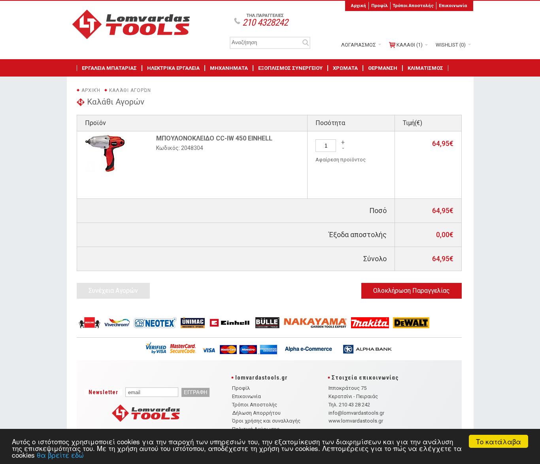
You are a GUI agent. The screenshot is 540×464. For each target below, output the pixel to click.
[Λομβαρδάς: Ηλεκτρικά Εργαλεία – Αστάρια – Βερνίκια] (134, 37)
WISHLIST (451, 45)
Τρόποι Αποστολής (413, 5)
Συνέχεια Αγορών (113, 290)
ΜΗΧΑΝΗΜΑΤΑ (229, 68)
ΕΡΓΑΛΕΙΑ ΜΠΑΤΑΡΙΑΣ (109, 68)
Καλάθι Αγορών (130, 90)
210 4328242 (265, 22)
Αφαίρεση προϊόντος (340, 160)
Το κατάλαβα (498, 441)
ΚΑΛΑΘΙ (410, 45)
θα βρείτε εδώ (60, 455)
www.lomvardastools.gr (356, 421)
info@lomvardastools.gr (356, 413)
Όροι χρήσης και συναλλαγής (266, 421)
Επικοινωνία (453, 5)
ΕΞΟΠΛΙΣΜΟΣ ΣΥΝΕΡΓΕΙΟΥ (290, 68)
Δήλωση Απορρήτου (256, 413)
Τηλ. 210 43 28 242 (349, 405)
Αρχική (358, 5)
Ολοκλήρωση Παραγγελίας (411, 290)
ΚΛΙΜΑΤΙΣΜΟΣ (425, 68)
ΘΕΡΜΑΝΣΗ (382, 68)
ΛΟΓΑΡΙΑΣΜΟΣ (358, 45)
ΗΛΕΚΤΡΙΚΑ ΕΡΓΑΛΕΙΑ (173, 68)
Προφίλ (379, 5)
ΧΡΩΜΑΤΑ (345, 68)
